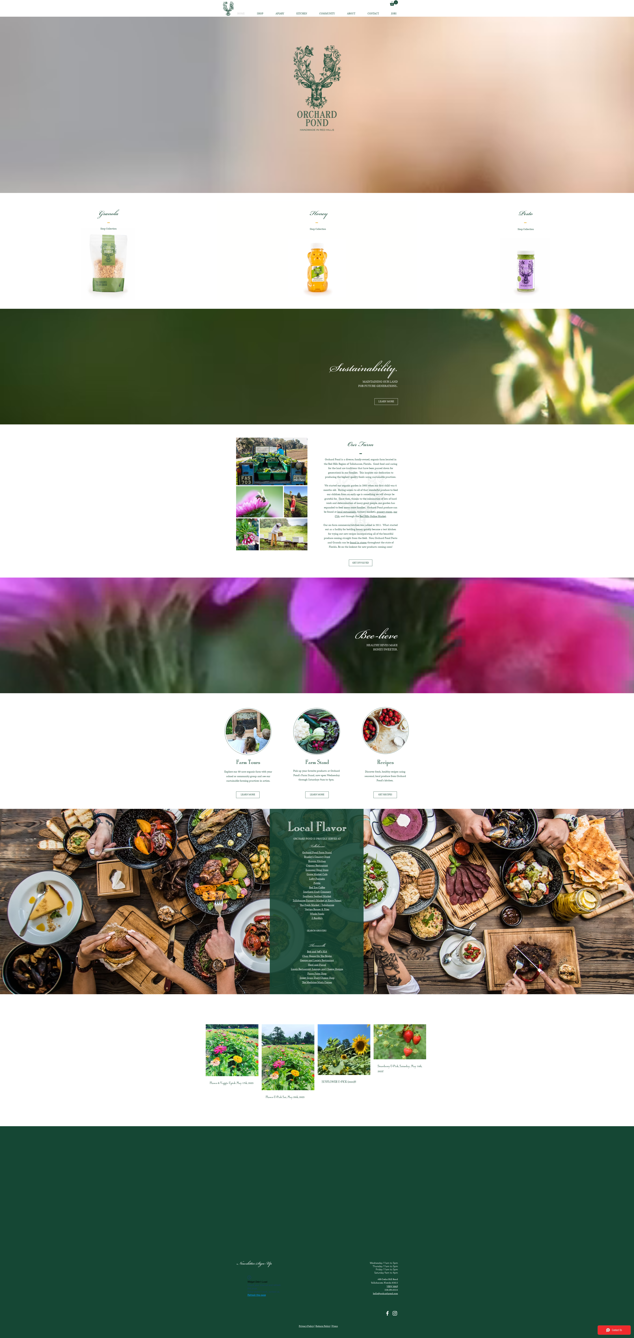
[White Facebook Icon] (387, 1313)
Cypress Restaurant (317, 865)
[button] (386, 401)
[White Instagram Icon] (395, 1313)
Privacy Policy (306, 1326)
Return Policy (323, 1326)
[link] (394, 3)
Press (335, 1326)
